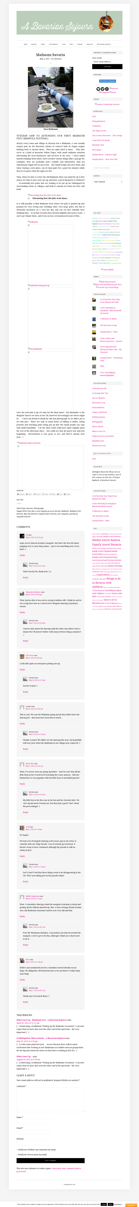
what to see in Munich (109, 603)
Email (20, 1128)
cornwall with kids (116, 263)
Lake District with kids (99, 566)
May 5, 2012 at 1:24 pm (34, 829)
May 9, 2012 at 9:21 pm (37, 566)
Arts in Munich (98, 398)
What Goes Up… (24, 1056)
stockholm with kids (114, 232)
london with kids (97, 235)
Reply (22, 555)
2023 (94, 116)
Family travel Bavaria (101, 263)
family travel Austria (106, 540)
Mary (28, 959)
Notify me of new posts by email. (32, 1154)
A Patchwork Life (99, 388)
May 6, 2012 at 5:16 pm (37, 794)
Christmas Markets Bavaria (115, 534)
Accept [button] (104, 1204)
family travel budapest (99, 548)
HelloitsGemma (98, 417)
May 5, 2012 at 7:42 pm (37, 867)
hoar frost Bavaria (114, 563)
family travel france (112, 260)
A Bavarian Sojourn (104, 453)
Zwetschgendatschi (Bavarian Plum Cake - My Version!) (111, 349)
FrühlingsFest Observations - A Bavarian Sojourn (41, 1038)
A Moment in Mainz (108, 319)
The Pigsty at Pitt (99, 131)
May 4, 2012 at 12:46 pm (34, 962)
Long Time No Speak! (101, 140)
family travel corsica (104, 229)
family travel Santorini (100, 237)
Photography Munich (109, 571)
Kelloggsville (97, 422)
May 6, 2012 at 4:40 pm (34, 658)
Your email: (97, 58)
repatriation (103, 574)
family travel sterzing (104, 226)
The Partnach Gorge (108, 325)
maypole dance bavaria (47, 514)
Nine (102, 366)
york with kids (117, 609)
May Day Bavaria (30, 514)
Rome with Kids (116, 243)
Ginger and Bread (99, 412)
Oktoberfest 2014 (97, 571)
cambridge (104, 534)
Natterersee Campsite (101, 221)
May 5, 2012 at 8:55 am (37, 927)
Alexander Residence (33, 592)
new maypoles (63, 514)
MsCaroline (30, 764)
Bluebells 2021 (98, 145)
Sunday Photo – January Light (104, 155)
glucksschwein (104, 563)
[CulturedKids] (107, 270)
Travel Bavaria (113, 237)
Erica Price (30, 655)
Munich (94, 569)
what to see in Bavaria (107, 252)
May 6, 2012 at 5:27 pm (37, 680)
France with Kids (105, 258)
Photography (39, 508)
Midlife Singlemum (33, 896)
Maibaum (65, 511)
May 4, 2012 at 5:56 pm (34, 899)
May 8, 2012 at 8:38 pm (34, 594)
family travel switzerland (111, 235)
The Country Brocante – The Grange (107, 136)
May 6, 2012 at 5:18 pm (37, 734)
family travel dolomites (105, 224)
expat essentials (97, 536)
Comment (21, 1086)
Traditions (96, 126)
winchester (108, 609)
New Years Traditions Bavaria (114, 569)
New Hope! (96, 150)
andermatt (95, 218)
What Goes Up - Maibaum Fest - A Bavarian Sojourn (42, 1020)
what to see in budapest (108, 240)
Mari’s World (97, 427)
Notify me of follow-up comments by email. (37, 1150)
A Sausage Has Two (100, 393)
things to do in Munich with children (111, 587)
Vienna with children (104, 596)
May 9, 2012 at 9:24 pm (37, 623)
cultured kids (95, 246)
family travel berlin (105, 246)
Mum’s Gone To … (99, 431)
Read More (118, 1204)
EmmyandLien (98, 407)
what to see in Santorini (98, 609)
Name (20, 1117)
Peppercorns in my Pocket (103, 436)
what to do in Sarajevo (97, 600)
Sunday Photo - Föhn (108, 332)
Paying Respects (98, 121)
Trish (28, 827)
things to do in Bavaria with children (106, 582)
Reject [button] (110, 1204)
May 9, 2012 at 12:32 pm (34, 537)
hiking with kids (97, 240)
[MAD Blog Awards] (107, 282)
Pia (27, 535)
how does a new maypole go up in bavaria (44, 511)
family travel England (101, 551)
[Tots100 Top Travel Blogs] (107, 287)
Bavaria (30, 508)
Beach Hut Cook (98, 403)
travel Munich (108, 593)
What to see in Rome (104, 218)
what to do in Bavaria (105, 243)
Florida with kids (103, 232)
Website (20, 1139)
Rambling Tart (98, 441)
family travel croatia (114, 548)
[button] (115, 43)
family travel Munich (109, 554)
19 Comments (56, 59)
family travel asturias (112, 536)
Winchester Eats (99, 446)
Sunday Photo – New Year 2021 (105, 159)
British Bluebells (96, 534)
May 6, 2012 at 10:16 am (34, 766)
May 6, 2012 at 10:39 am (34, 709)
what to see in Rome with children (105, 255)
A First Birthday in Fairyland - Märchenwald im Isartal (110, 310)
